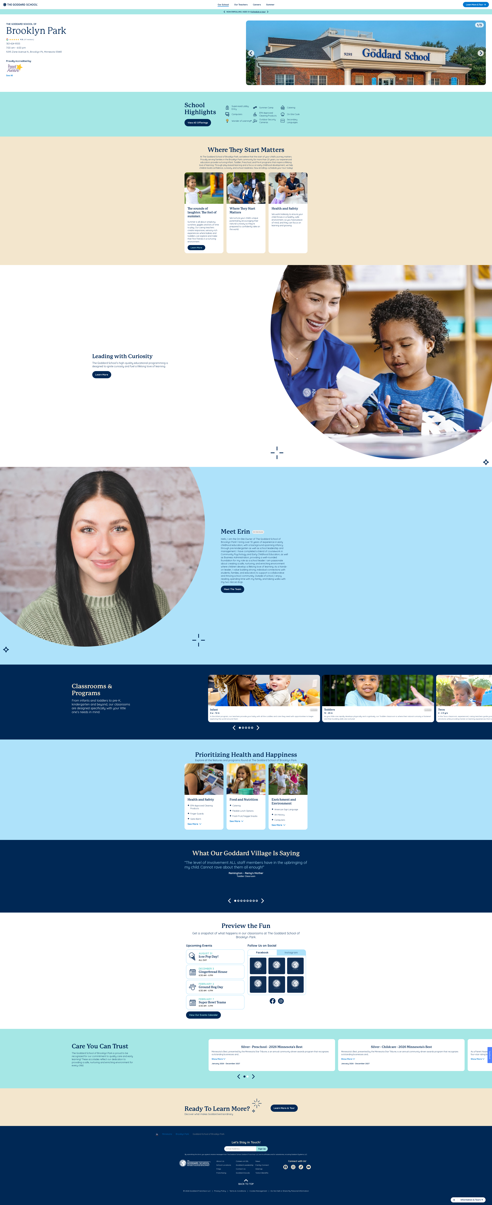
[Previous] (224, 11)
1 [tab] (240, 728)
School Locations (223, 1165)
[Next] (268, 11)
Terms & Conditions (237, 1191)
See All (9, 75)
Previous (251, 53)
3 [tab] (246, 728)
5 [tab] (252, 728)
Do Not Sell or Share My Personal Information (290, 1191)
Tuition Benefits (261, 1173)
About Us (220, 1161)
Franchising (221, 1173)
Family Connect (262, 1165)
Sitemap (259, 1169)
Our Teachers (241, 5)
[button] (215, 956)
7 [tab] (254, 901)
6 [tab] (251, 901)
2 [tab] (243, 728)
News (257, 1161)
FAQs (218, 1169)
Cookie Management (258, 1191)
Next (481, 53)
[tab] (262, 952)
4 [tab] (249, 728)
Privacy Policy (220, 1191)
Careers (257, 5)
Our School (223, 5)
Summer (270, 5)
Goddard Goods (243, 1173)
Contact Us (240, 1169)
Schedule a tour (258, 12)
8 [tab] (257, 901)
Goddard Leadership (244, 1165)
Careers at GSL (242, 1161)
